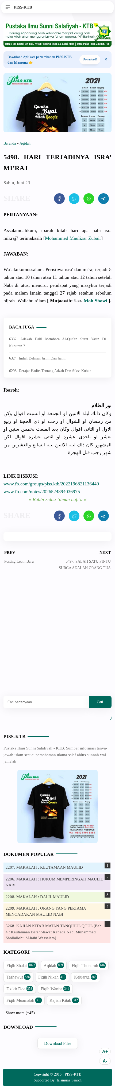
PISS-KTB (14, 736)
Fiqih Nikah (51, 977)
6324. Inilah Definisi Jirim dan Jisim (37, 358)
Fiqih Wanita (55, 989)
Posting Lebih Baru (19, 561)
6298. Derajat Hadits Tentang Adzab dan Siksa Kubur (50, 371)
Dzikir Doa (19, 989)
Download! (90, 59)
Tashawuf (18, 977)
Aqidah (53, 965)
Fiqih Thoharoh (88, 965)
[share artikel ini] (59, 198)
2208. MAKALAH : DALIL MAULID (37, 897)
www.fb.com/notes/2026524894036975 (41, 491)
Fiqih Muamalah (23, 1000)
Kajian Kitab (63, 1000)
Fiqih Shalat (20, 965)
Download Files (57, 1043)
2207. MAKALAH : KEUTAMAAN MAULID (44, 867)
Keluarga (85, 977)
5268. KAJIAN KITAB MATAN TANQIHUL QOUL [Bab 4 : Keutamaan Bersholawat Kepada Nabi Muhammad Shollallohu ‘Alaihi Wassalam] (54, 932)
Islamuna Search (69, 1080)
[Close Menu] (106, 59)
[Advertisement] (57, 637)
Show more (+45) (20, 1013)
